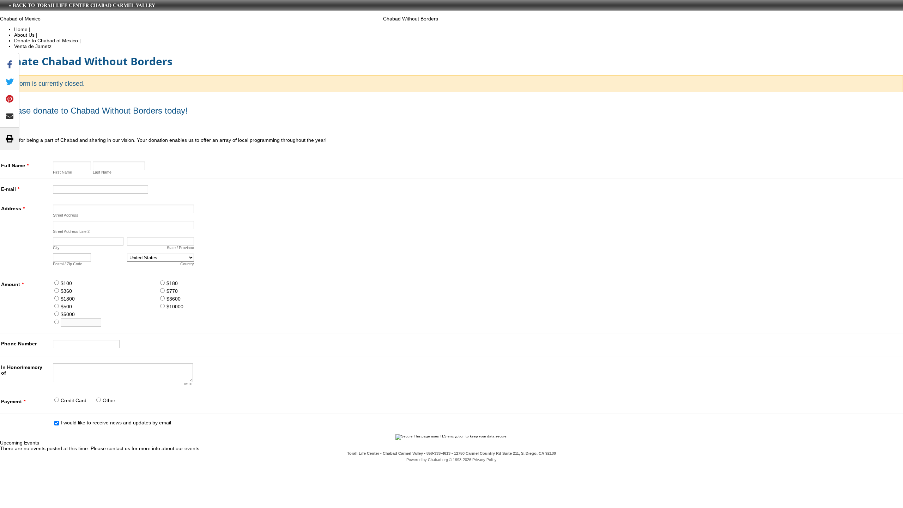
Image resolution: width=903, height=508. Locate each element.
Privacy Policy (484, 460)
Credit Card (73, 400)
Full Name (15, 165)
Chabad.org (438, 460)
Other (109, 400)
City (56, 248)
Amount (12, 284)
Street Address (65, 215)
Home (21, 29)
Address (13, 208)
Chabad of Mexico (20, 19)
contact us (118, 448)
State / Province (180, 248)
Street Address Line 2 (71, 231)
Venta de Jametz (32, 46)
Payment (13, 401)
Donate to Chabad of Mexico (46, 40)
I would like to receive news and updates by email (116, 422)
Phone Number (19, 343)
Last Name (102, 172)
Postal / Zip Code (67, 264)
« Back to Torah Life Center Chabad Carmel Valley (82, 5)
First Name (62, 172)
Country (187, 264)
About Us (24, 35)
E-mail (10, 189)
